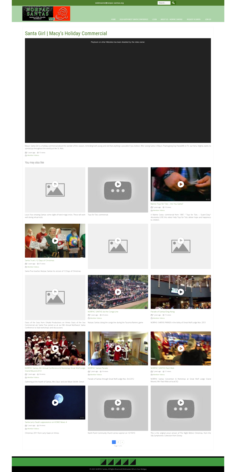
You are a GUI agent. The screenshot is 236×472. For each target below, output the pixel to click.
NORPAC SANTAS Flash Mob (162, 368)
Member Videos (33, 155)
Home (113, 19)
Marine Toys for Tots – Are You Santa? (167, 204)
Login (154, 19)
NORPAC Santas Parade (98, 368)
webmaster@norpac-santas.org (109, 3)
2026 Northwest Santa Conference (134, 19)
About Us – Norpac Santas (171, 19)
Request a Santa (193, 19)
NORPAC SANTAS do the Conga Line (103, 311)
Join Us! (208, 19)
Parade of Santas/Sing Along (163, 311)
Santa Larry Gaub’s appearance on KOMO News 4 (46, 422)
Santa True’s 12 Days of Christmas (39, 260)
